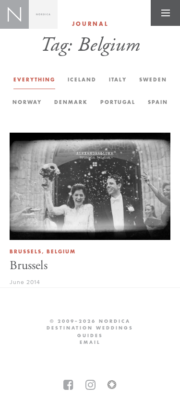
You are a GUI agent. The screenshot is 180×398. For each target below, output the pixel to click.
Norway (27, 102)
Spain (158, 102)
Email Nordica (90, 342)
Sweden (153, 80)
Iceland (82, 80)
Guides (90, 336)
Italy (118, 80)
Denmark (71, 102)
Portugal (117, 102)
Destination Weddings (90, 328)
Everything (34, 80)
